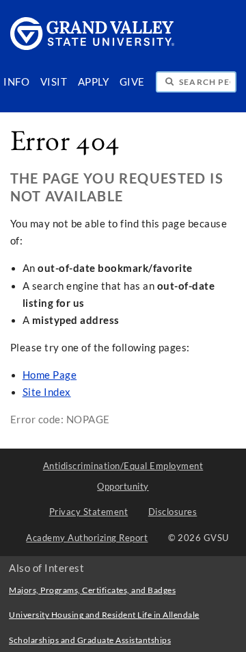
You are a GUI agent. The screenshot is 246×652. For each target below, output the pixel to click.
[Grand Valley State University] (92, 46)
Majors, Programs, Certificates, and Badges (92, 590)
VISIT (54, 82)
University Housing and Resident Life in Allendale (104, 615)
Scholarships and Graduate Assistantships (90, 640)
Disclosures (172, 511)
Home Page (50, 375)
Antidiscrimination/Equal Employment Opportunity (123, 475)
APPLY (93, 82)
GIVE (132, 82)
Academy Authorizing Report (87, 537)
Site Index (47, 392)
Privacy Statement (88, 511)
